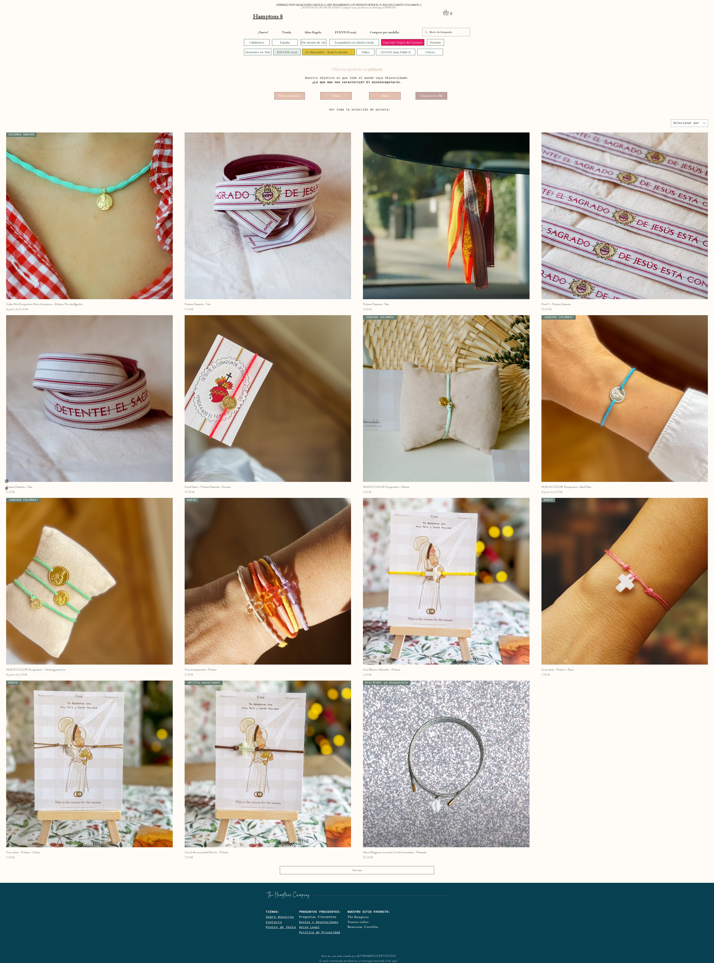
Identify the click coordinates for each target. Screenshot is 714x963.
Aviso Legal (309, 927)
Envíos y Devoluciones (318, 922)
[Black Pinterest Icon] (6, 489)
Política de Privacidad (319, 932)
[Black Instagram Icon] (6, 481)
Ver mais (357, 870)
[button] (449, 12)
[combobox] (689, 123)
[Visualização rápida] (268, 215)
